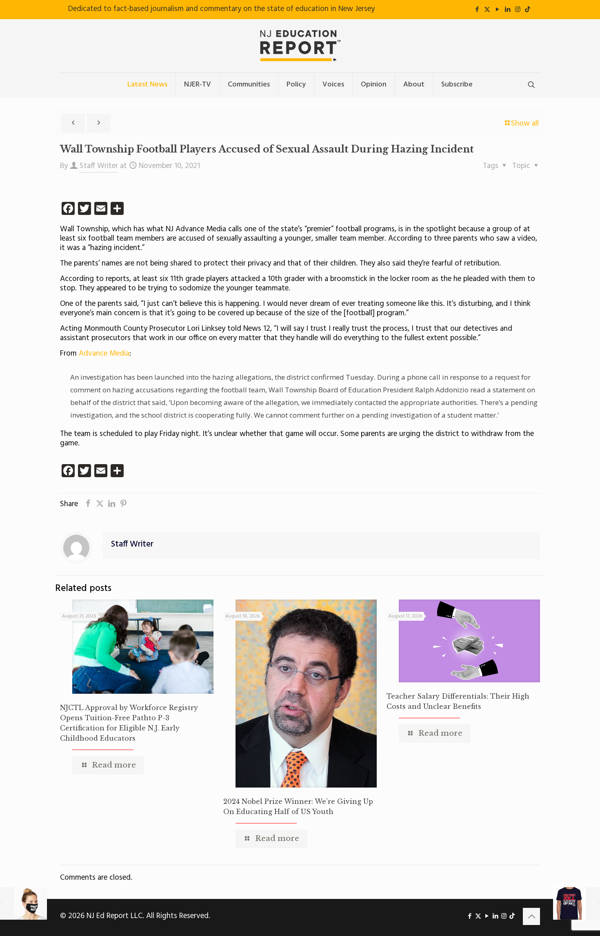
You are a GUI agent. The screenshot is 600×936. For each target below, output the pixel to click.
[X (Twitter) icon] (487, 10)
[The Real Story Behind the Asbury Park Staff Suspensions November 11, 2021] (576, 903)
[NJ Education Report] (300, 45)
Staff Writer (99, 166)
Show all (525, 123)
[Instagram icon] (518, 10)
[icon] (527, 10)
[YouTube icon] (497, 10)
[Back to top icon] (531, 916)
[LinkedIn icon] (507, 10)
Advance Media (104, 353)
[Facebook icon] (477, 10)
